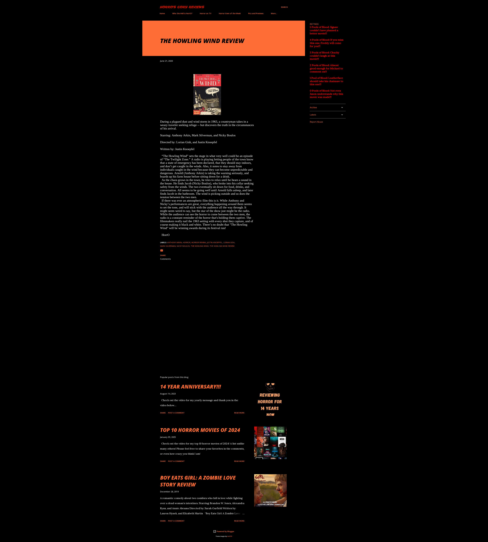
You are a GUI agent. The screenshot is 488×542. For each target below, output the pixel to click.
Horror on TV (205, 13)
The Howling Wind (200, 246)
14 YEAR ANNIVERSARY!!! (190, 386)
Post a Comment (176, 413)
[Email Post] (161, 251)
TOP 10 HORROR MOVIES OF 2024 (200, 429)
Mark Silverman (168, 246)
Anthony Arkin (174, 242)
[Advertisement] (203, 344)
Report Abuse (316, 121)
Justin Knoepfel (214, 242)
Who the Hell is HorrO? (182, 13)
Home (162, 13)
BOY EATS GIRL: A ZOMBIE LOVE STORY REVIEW (198, 481)
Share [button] (163, 255)
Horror (186, 242)
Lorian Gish (228, 242)
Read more (239, 413)
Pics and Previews (255, 13)
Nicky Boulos (183, 246)
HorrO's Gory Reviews (182, 7)
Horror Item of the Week (230, 13)
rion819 (229, 536)
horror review (198, 242)
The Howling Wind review (222, 246)
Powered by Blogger (225, 531)
